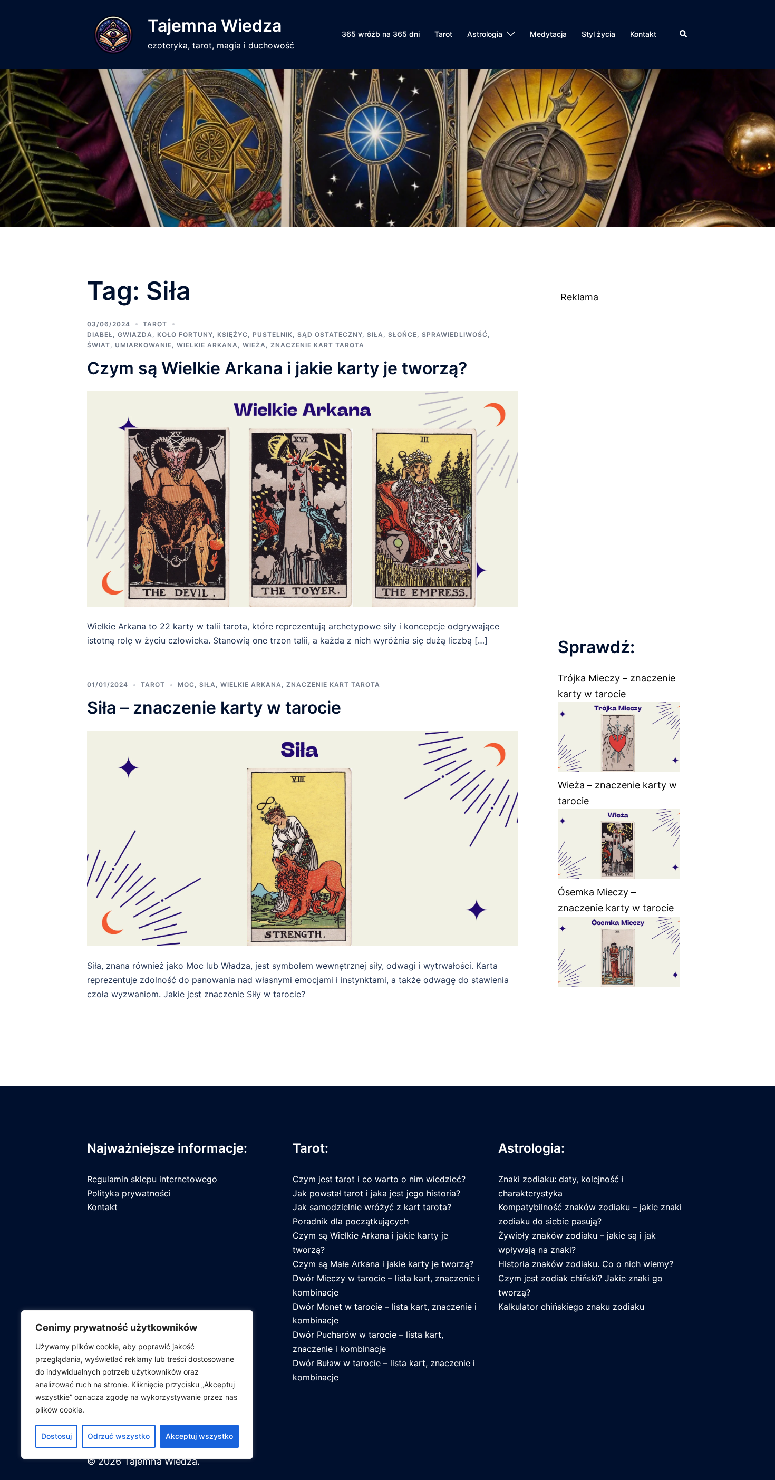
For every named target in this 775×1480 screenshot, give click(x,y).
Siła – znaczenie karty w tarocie (214, 707)
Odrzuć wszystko (119, 1436)
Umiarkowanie (143, 345)
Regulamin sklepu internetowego (152, 1179)
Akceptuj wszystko (199, 1436)
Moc (186, 684)
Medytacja (548, 34)
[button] (684, 34)
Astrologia (484, 34)
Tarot (443, 34)
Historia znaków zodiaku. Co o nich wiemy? (585, 1264)
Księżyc (232, 334)
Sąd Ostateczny (329, 334)
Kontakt (643, 34)
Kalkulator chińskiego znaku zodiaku (571, 1306)
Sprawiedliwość (455, 334)
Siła (375, 334)
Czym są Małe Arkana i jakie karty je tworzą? (383, 1264)
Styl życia (598, 34)
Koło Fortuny (184, 334)
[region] (137, 1384)
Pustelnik (273, 334)
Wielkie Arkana (207, 345)
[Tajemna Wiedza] (113, 34)
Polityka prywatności (129, 1193)
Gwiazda (135, 334)
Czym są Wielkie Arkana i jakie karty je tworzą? (277, 368)
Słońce (402, 334)
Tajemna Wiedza (215, 25)
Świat (98, 345)
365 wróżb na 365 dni (381, 34)
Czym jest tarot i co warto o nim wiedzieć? (379, 1179)
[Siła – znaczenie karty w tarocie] (302, 837)
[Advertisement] (619, 463)
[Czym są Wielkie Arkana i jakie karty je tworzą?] (302, 498)
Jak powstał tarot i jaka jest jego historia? (376, 1193)
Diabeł (100, 334)
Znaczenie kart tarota (317, 345)
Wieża (254, 345)
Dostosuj (56, 1436)
